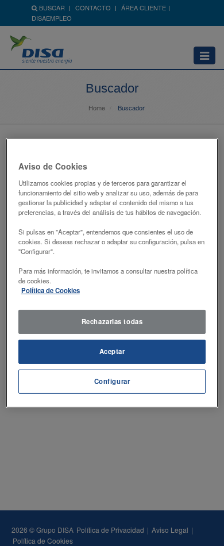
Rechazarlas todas (112, 321)
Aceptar (112, 351)
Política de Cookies (50, 290)
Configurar (112, 381)
